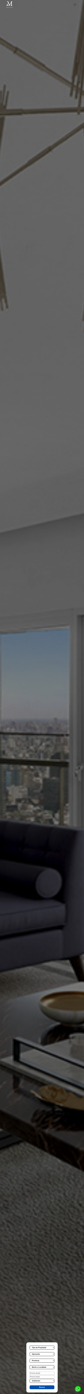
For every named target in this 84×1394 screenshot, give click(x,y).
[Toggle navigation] (75, 5)
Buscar (42, 1387)
